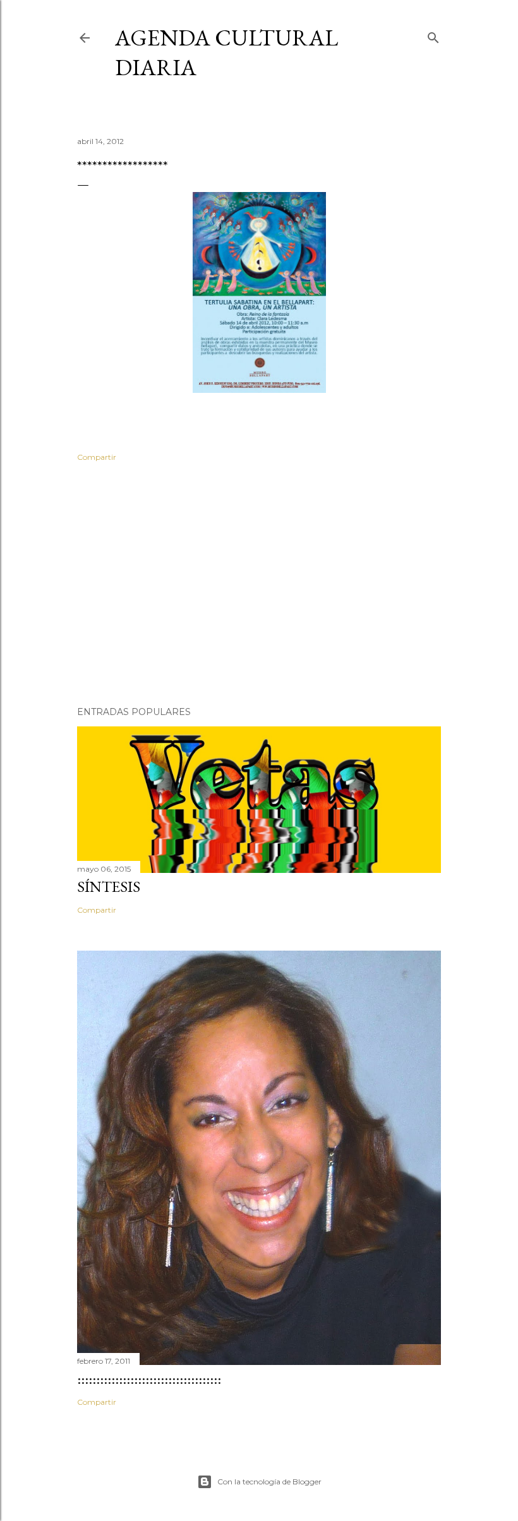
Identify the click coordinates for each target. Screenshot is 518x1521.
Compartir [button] (96, 457)
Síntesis (108, 886)
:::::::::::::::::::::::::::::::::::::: (149, 1378)
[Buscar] (433, 35)
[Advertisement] (259, 586)
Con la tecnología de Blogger (269, 1481)
